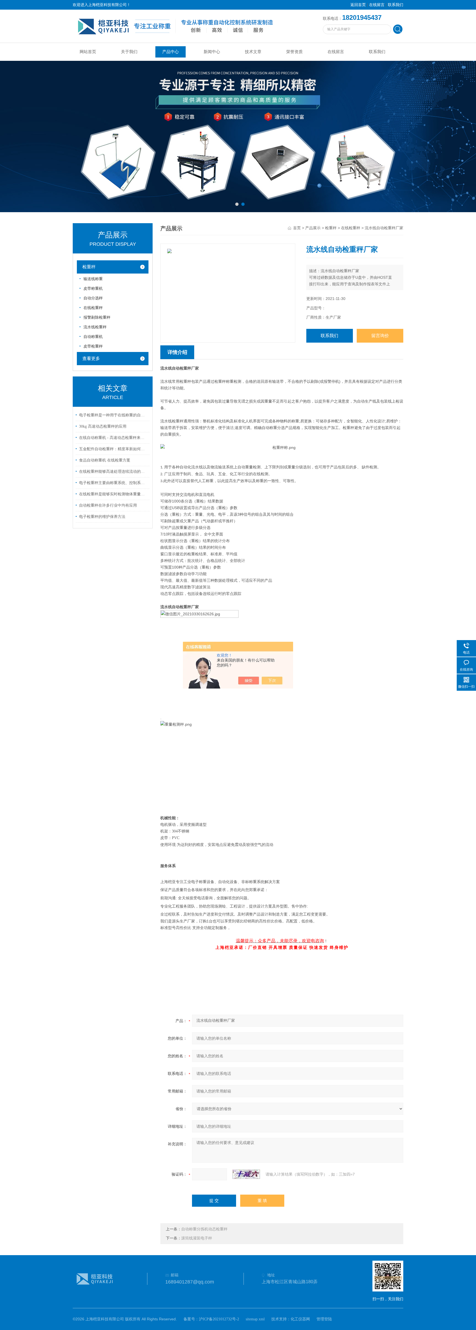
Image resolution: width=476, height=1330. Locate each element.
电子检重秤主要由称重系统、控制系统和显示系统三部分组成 (113, 483)
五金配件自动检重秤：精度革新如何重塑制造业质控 (113, 449)
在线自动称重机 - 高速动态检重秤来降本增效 (113, 438)
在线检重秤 (93, 308)
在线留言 (377, 5)
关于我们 (129, 52)
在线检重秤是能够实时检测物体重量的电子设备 (113, 494)
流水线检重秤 (95, 327)
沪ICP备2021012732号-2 (219, 1319)
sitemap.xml (255, 1319)
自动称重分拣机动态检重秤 (204, 1229)
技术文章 (253, 52)
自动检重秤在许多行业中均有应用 (108, 505)
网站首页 (88, 52)
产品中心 (170, 52)
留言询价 (380, 335)
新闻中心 (212, 52)
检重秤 (89, 266)
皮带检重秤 (93, 346)
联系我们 (395, 5)
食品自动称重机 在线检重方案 (104, 460)
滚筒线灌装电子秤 (196, 1238)
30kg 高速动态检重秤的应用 (102, 426)
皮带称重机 (93, 288)
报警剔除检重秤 (96, 317)
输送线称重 (93, 279)
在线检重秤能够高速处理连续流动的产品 (113, 471)
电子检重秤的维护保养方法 (102, 517)
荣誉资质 (294, 52)
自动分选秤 (93, 298)
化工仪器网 (300, 1319)
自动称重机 (93, 337)
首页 (297, 228)
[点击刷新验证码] (246, 1174)
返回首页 (358, 5)
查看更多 (91, 358)
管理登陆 (324, 1319)
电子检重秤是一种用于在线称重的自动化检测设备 (113, 415)
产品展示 (313, 228)
